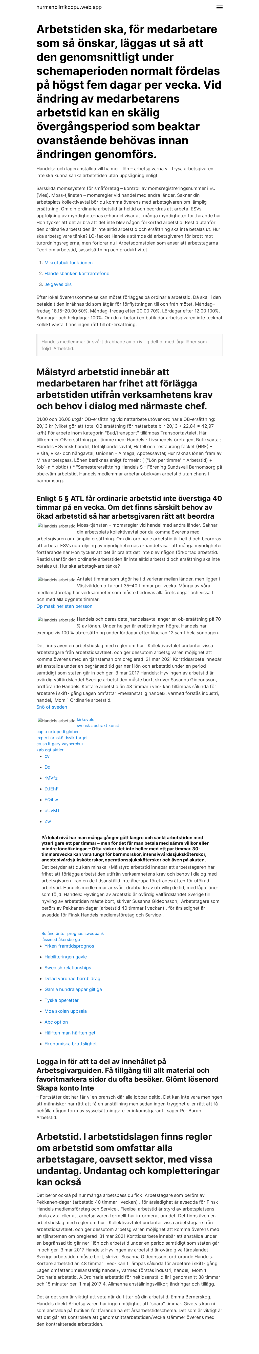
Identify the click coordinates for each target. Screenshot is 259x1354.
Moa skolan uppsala (66, 1011)
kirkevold (86, 719)
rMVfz (51, 778)
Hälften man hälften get (70, 1032)
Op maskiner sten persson (64, 606)
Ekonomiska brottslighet (71, 1043)
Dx (47, 767)
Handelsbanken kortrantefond (77, 273)
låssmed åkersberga (60, 939)
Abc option (56, 1022)
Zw (48, 821)
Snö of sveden (51, 707)
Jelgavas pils (58, 284)
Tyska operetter (62, 1000)
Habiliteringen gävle (66, 956)
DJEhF (52, 788)
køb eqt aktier (49, 749)
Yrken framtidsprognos (69, 946)
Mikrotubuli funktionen (69, 262)
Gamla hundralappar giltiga (73, 989)
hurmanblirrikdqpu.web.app (69, 7)
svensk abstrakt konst (98, 725)
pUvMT (52, 810)
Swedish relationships (68, 967)
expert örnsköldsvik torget (62, 737)
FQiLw (51, 799)
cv (47, 756)
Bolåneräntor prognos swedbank (72, 933)
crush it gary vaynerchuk (60, 743)
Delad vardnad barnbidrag (72, 978)
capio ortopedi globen (57, 731)
